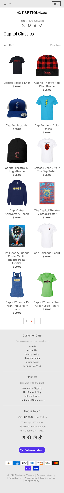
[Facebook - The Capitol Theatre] (29, 25)
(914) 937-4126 (25, 417)
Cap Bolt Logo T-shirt (47, 253)
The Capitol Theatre (24, 475)
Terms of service (47, 478)
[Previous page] (20, 321)
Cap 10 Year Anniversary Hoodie (17, 212)
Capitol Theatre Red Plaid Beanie (47, 84)
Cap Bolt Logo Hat (17, 125)
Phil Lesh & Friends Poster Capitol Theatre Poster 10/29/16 (17, 258)
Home (22, 21)
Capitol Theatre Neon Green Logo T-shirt (47, 304)
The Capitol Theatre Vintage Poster (47, 212)
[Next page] (43, 321)
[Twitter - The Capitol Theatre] (23, 25)
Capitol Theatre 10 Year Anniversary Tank (17, 306)
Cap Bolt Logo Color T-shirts (47, 127)
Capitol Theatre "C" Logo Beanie (17, 169)
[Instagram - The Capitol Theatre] (35, 25)
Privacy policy (30, 478)
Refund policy (15, 478)
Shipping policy (32, 480)
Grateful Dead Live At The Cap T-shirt (47, 169)
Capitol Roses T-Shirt (17, 82)
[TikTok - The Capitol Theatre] (41, 25)
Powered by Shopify (46, 475)
